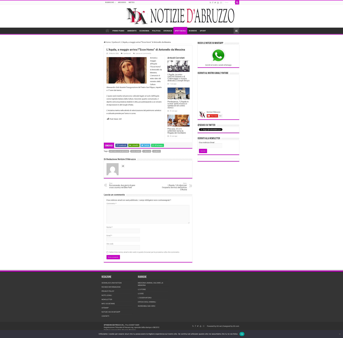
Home (108, 42)
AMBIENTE (132, 31)
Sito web (110, 244)
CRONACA (167, 31)
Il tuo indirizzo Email (206, 142)
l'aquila (147, 151)
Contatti (105, 316)
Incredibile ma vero (146, 306)
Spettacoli (116, 42)
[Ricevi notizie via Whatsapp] (221, 2)
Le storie (142, 289)
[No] (339, 334)
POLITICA (156, 31)
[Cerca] (237, 2)
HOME (107, 30)
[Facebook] (213, 2)
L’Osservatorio (145, 298)
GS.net (219, 326)
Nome (109, 227)
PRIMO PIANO (118, 31)
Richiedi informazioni (111, 287)
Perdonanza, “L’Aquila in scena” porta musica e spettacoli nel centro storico (178, 104)
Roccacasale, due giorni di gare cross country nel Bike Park (122, 185)
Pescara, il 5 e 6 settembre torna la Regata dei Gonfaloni (176, 131)
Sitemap (105, 308)
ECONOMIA (144, 31)
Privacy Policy (108, 291)
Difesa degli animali (147, 302)
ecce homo (136, 151)
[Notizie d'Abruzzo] (171, 16)
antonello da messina (119, 151)
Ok (242, 334)
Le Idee (141, 294)
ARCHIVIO (122, 2)
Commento (111, 203)
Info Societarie (108, 304)
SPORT (203, 31)
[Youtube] (218, 2)
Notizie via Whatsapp (111, 312)
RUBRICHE (109, 2)
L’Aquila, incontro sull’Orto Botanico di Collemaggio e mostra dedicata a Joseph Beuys (178, 77)
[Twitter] (215, 2)
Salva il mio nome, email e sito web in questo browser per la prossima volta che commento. (144, 252)
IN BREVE (193, 31)
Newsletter (107, 299)
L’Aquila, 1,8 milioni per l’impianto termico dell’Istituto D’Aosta (174, 186)
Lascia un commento (143, 53)
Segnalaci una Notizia (112, 283)
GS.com (236, 326)
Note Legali (107, 295)
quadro (157, 151)
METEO (132, 2)
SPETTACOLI (180, 31)
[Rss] (210, 2)
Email (109, 235)
